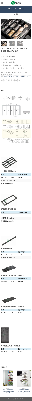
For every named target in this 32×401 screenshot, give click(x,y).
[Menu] (2, 3)
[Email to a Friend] (12, 80)
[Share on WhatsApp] (2, 80)
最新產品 (6, 77)
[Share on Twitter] (9, 80)
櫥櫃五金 (21, 9)
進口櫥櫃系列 (24, 77)
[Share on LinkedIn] (18, 80)
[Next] (28, 29)
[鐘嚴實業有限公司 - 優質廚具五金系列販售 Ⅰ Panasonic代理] (16, 3)
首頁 (9, 9)
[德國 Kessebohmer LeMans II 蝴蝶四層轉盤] (24, 378)
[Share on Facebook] (6, 80)
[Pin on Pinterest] (15, 80)
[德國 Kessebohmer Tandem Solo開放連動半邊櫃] (8, 378)
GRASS (15, 9)
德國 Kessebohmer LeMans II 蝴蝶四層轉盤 (24, 391)
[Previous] (4, 29)
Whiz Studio (20, 399)
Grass (14, 77)
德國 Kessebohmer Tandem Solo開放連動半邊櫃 (8, 391)
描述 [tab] (2, 90)
